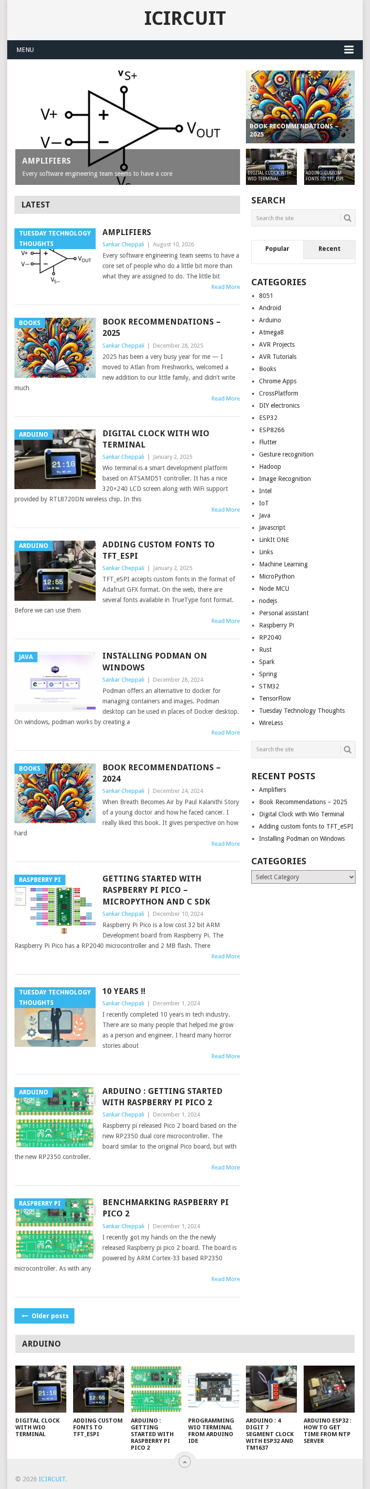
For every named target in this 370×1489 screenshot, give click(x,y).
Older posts (49, 1315)
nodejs (268, 600)
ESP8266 (272, 430)
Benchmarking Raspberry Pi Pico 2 (165, 1207)
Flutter (268, 442)
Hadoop (270, 466)
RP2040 (270, 637)
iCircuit (185, 18)
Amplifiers (126, 232)
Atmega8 (271, 332)
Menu (25, 49)
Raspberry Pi (276, 625)
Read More (226, 286)
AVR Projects (277, 344)
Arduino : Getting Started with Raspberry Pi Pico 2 (162, 1096)
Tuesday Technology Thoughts (302, 710)
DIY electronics (279, 405)
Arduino (270, 320)
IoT (264, 503)
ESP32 (268, 417)
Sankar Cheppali (123, 244)
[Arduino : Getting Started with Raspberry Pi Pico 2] (156, 1389)
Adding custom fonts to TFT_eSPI (158, 550)
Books (267, 368)
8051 (266, 295)
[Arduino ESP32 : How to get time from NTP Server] (329, 1389)
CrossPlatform (278, 393)
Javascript (272, 527)
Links (266, 552)
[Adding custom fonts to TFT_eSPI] (98, 1389)
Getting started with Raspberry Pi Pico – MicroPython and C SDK (156, 890)
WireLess (271, 722)
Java (264, 515)
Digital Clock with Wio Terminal (155, 439)
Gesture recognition (286, 454)
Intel (265, 491)
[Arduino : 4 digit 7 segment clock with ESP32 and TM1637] (271, 1389)
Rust (265, 649)
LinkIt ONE (274, 539)
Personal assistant (284, 613)
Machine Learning (283, 564)
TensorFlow (275, 698)
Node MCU (274, 588)
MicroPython (277, 576)
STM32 (269, 686)
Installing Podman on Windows (154, 661)
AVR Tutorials (277, 356)
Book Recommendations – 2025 (161, 327)
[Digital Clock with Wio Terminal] (40, 1389)
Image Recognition (285, 478)
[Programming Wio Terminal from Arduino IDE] (213, 1389)
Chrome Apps (277, 381)
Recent (330, 248)
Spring (268, 674)
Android (270, 307)
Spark (267, 661)
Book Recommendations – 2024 (161, 773)
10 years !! (123, 991)
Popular (277, 248)
